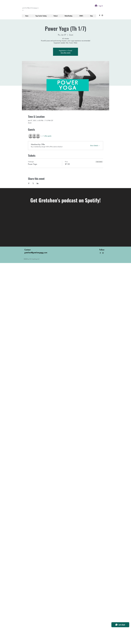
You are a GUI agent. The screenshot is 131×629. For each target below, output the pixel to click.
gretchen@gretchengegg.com (35, 252)
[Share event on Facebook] (29, 183)
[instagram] (102, 15)
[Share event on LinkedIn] (37, 183)
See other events (65, 53)
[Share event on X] (33, 183)
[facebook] (100, 15)
